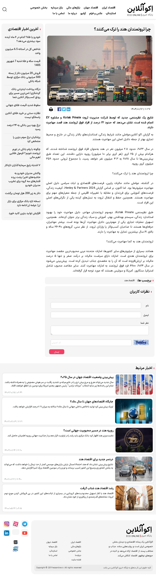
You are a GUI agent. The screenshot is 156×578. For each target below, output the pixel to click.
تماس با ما (59, 13)
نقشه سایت (76, 559)
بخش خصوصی (38, 8)
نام (147, 306)
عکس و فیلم (95, 13)
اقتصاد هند (129, 280)
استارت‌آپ (111, 13)
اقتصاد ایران (108, 8)
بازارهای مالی (73, 8)
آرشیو (83, 13)
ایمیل (146, 315)
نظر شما (145, 323)
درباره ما (72, 13)
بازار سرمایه (57, 8)
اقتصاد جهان (91, 8)
